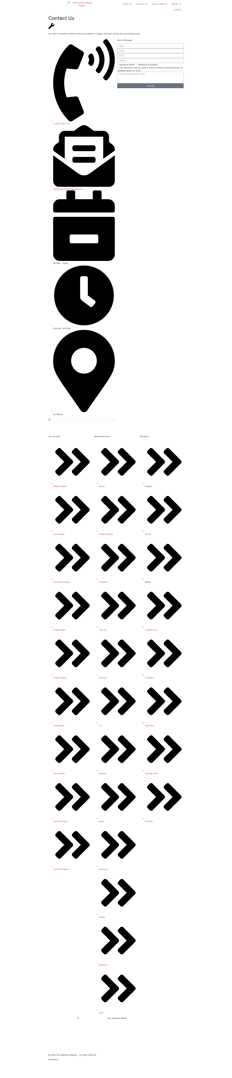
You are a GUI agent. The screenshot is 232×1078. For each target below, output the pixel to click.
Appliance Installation (148, 64)
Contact (177, 9)
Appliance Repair (127, 64)
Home (126, 4)
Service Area (158, 4)
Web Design (71, 1066)
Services (140, 4)
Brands (175, 4)
